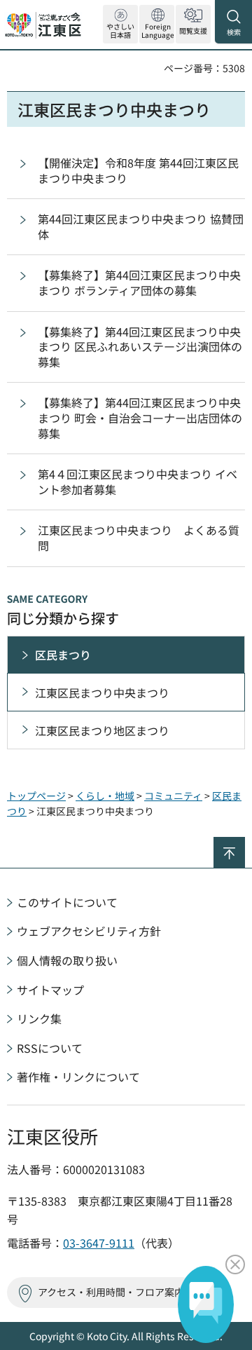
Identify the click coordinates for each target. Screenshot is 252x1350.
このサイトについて (67, 902)
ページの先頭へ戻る (244, 843)
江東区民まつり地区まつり (102, 730)
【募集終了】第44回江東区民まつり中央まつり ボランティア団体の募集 (139, 282)
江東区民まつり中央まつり (102, 692)
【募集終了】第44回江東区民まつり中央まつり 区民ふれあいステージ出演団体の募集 (140, 346)
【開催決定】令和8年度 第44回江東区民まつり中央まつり (138, 170)
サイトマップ (50, 989)
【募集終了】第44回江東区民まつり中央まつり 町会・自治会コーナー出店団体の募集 (140, 417)
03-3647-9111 (98, 1242)
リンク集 (39, 1018)
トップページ (36, 796)
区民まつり (63, 654)
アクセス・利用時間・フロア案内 (111, 1292)
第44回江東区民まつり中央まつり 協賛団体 (141, 226)
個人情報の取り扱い (67, 960)
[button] (156, 24)
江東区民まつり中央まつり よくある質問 (138, 537)
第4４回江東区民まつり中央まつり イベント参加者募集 (137, 481)
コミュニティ (173, 796)
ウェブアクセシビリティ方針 (89, 930)
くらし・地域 (105, 796)
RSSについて (50, 1047)
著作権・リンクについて (78, 1076)
